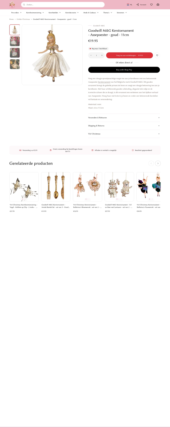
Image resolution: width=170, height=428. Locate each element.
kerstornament (104, 82)
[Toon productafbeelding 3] (15, 53)
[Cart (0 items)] (158, 4)
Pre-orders (15, 13)
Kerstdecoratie (70, 13)
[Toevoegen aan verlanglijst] (157, 55)
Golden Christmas (23, 19)
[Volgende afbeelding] (78, 54)
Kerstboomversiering (33, 13)
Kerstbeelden (53, 13)
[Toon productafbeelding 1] (15, 30)
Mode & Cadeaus (89, 13)
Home (11, 19)
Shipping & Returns (96, 126)
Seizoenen (120, 13)
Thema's (106, 13)
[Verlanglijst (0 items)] (151, 4)
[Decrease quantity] (91, 55)
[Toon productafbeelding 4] (15, 64)
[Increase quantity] (102, 55)
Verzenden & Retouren (97, 118)
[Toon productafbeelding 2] (15, 41)
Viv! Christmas (94, 134)
